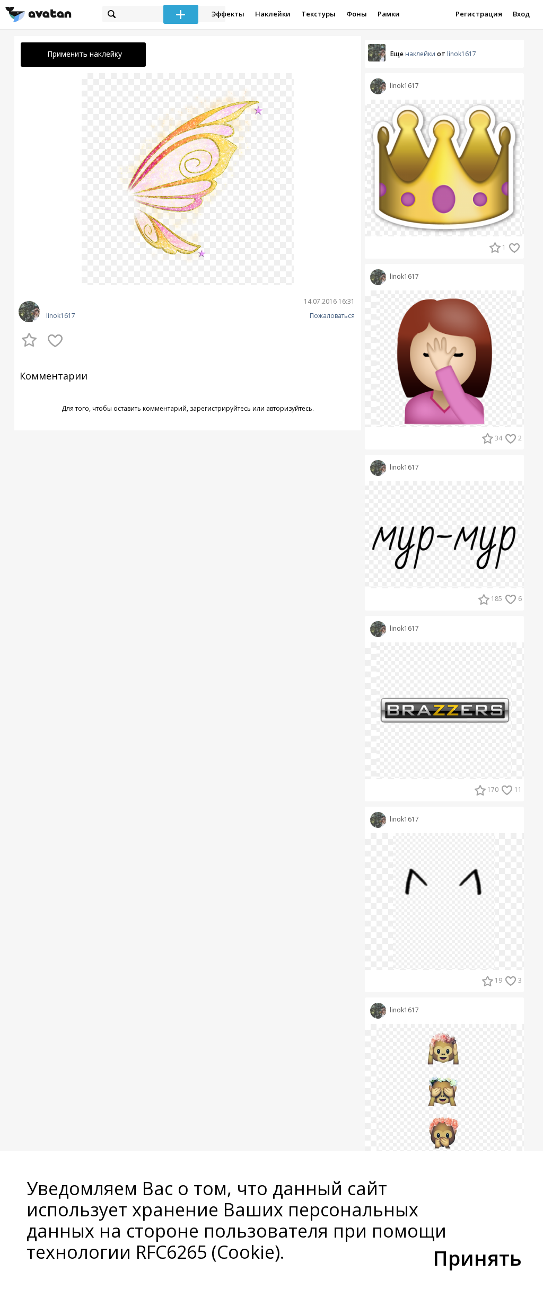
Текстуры (318, 14)
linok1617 (60, 316)
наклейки (420, 53)
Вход (521, 14)
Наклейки (273, 14)
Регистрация (479, 14)
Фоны (356, 14)
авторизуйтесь (289, 408)
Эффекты (228, 14)
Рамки (389, 14)
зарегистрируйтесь (220, 408)
